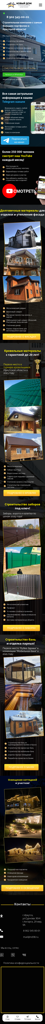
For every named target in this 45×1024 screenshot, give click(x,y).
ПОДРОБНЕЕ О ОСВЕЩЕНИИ (22, 888)
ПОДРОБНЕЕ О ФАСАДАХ (21, 336)
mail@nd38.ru (31, 937)
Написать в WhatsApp (14, 75)
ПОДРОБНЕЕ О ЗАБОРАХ (21, 628)
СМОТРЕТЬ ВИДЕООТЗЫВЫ (20, 68)
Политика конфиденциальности (21, 963)
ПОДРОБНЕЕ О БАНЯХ (21, 767)
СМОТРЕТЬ (24, 191)
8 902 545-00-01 (18, 17)
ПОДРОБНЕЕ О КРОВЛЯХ (21, 493)
